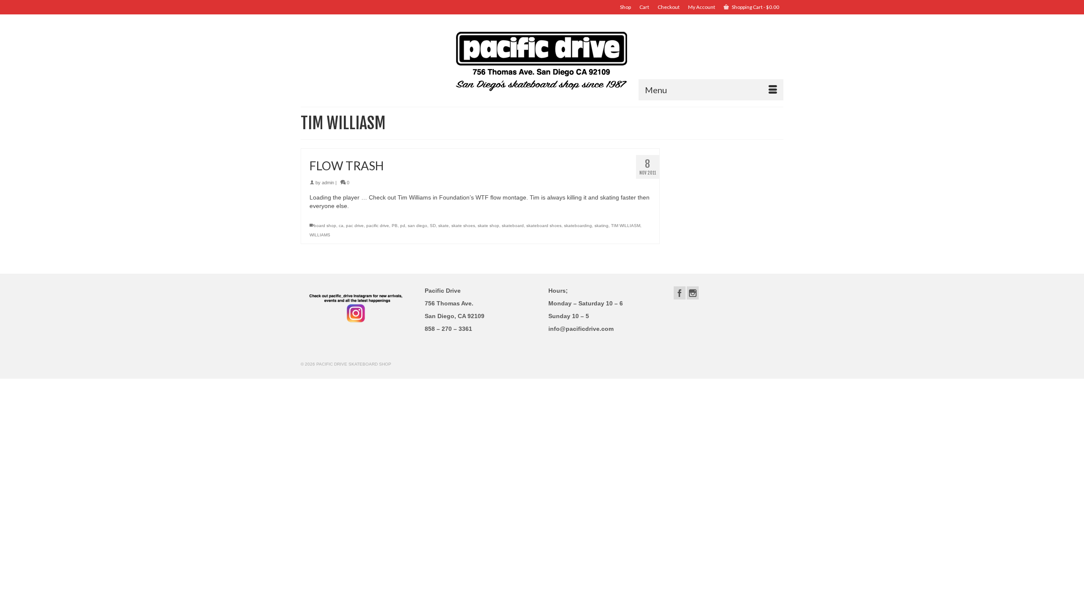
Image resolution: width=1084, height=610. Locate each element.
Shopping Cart (755, 7)
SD (433, 225)
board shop (325, 225)
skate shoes (463, 225)
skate (443, 225)
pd (402, 225)
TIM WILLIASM (625, 225)
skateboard (513, 225)
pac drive (355, 225)
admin (328, 182)
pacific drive (377, 225)
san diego (417, 225)
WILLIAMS (320, 235)
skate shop (488, 225)
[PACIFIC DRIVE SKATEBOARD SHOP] (542, 60)
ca (341, 225)
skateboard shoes (543, 225)
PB (395, 225)
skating (601, 225)
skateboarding (578, 225)
